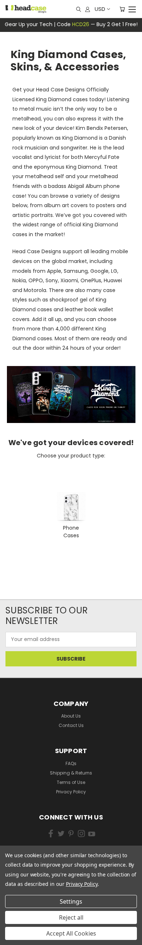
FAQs (71, 763)
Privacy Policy (71, 792)
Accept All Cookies (71, 933)
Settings (71, 901)
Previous (16, 927)
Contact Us (71, 725)
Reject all (71, 917)
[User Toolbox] (87, 9)
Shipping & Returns (71, 773)
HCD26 (80, 24)
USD (100, 9)
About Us (71, 716)
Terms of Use (71, 782)
